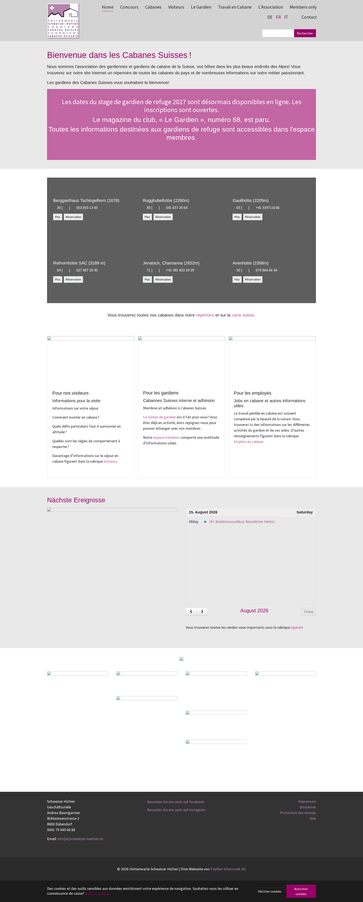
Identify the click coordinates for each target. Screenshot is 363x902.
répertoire (205, 315)
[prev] (191, 612)
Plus (57, 217)
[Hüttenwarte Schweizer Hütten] (63, 20)
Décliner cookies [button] (269, 891)
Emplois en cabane (248, 441)
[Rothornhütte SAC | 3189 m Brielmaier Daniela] (65, 270)
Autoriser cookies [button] (301, 891)
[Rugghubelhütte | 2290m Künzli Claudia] (155, 207)
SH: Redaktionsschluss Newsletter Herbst (242, 521)
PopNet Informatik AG (228, 869)
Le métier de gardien (159, 417)
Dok (313, 818)
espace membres (166, 437)
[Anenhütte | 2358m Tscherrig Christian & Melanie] (245, 270)
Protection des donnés (298, 812)
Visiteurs (110, 461)
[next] (202, 612)
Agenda (297, 627)
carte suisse (243, 315)
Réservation (73, 217)
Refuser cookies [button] (97, 893)
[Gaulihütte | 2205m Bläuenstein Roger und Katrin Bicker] (245, 207)
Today (308, 611)
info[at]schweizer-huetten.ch (80, 838)
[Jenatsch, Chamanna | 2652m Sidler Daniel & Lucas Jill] (155, 270)
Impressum (307, 801)
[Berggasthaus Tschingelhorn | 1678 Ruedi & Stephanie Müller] (65, 207)
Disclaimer (308, 807)
